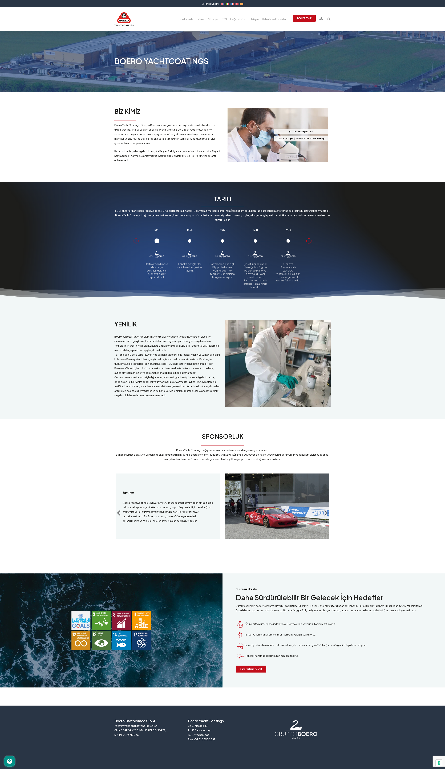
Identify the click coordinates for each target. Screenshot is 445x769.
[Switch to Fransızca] (231, 3)
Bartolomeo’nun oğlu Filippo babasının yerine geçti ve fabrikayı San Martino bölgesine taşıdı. (222, 270)
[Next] (329, 512)
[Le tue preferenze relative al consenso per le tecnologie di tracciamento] (439, 763)
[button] (136, 241)
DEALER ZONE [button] (304, 18)
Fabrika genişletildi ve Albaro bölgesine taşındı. (189, 267)
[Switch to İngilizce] (221, 3)
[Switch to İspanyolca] (240, 3)
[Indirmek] (321, 19)
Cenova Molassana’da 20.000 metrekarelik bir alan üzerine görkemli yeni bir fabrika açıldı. (288, 272)
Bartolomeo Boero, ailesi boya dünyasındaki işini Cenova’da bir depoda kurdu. (157, 270)
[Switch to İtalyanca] (226, 3)
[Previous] (121, 512)
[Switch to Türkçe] (236, 3)
